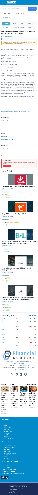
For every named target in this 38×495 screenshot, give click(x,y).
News (10, 27)
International (23, 27)
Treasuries (30, 27)
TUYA (8, 224)
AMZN (3, 321)
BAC (3, 329)
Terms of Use (24, 486)
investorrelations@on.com (7, 127)
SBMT (8, 310)
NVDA (3, 340)
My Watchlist (19, 13)
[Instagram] (25, 375)
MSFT (3, 337)
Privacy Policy (29, 367)
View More (31, 315)
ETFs (22, 23)
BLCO (8, 251)
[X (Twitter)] (12, 375)
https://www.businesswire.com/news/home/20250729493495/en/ (15, 111)
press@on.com (4, 155)
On (2, 82)
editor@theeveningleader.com (15, 473)
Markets (6, 23)
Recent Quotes (6, 13)
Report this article (7, 165)
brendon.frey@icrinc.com (7, 139)
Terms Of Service (19, 369)
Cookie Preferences (13, 489)
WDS (8, 197)
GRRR (8, 280)
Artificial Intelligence (10, 222)
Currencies (16, 27)
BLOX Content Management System (21, 491)
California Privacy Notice (21, 488)
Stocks (14, 23)
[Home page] (11, 2)
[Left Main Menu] (3, 2)
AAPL (3, 324)
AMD (3, 326)
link (28, 75)
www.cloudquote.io (19, 363)
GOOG (3, 332)
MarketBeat (6, 191)
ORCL (3, 342)
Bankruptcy (8, 307)
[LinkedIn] (21, 375)
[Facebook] (17, 375)
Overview (5, 27)
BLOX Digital (13, 492)
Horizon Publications (20, 485)
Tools (29, 23)
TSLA (3, 345)
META (3, 334)
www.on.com (11, 98)
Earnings (8, 194)
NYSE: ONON (23, 47)
